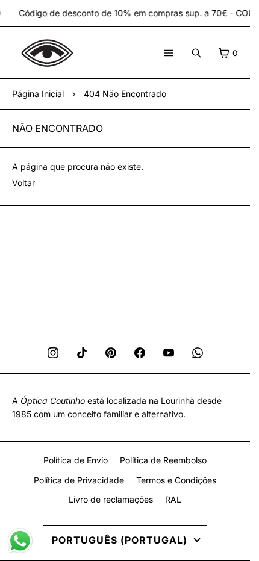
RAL (173, 499)
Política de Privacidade (79, 480)
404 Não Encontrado (125, 93)
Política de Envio (75, 460)
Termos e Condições (176, 480)
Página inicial (38, 93)
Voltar (23, 183)
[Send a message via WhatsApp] (20, 541)
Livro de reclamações (111, 499)
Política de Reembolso (163, 460)
